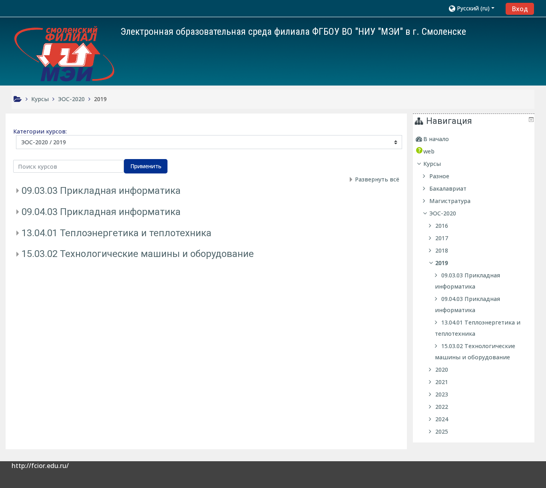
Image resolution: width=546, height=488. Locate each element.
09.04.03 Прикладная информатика (101, 211)
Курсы (432, 163)
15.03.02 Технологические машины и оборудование (138, 253)
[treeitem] (475, 139)
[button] (475, 8)
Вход (520, 8)
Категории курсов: (40, 131)
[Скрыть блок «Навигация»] (531, 119)
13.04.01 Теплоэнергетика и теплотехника (116, 233)
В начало (436, 139)
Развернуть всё (377, 179)
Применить (145, 166)
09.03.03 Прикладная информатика (101, 190)
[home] (64, 54)
